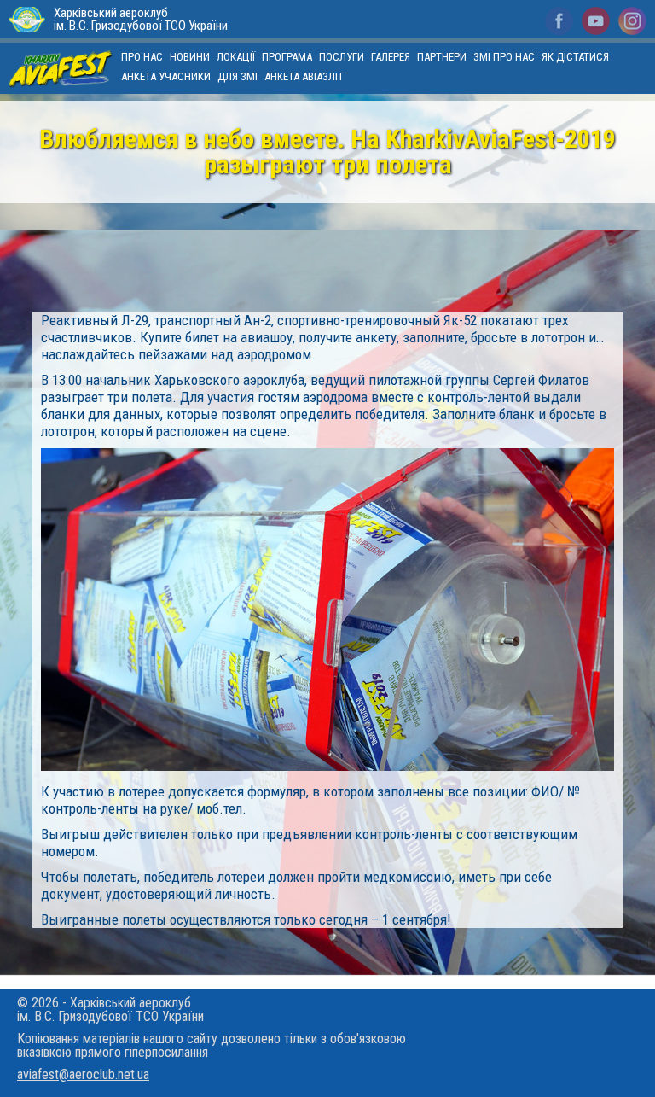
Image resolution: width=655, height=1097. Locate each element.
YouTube (596, 21)
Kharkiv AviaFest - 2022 (61, 69)
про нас (142, 56)
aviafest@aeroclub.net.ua (83, 1074)
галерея (390, 56)
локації (236, 56)
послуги (341, 56)
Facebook (559, 21)
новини (190, 56)
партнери (442, 56)
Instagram (632, 21)
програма (287, 56)
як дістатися (575, 56)
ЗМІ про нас (504, 56)
